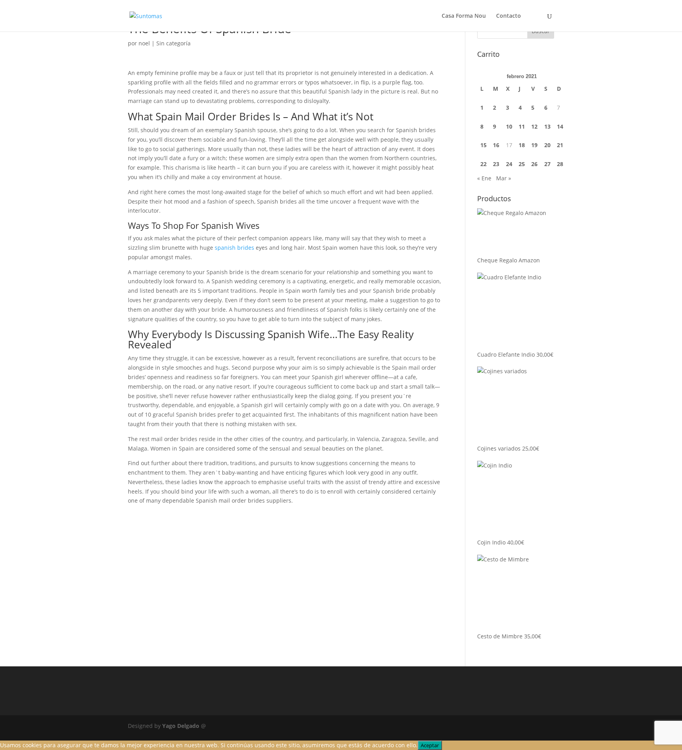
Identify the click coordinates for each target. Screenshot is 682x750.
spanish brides (234, 247)
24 (509, 164)
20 (547, 145)
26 (534, 164)
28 (560, 164)
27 (547, 164)
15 (483, 145)
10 (509, 126)
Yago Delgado (180, 725)
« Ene (484, 178)
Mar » (503, 178)
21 (560, 145)
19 (534, 145)
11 (522, 126)
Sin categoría (173, 43)
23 (496, 164)
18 (522, 145)
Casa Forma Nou (464, 16)
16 (496, 145)
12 (534, 126)
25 (522, 164)
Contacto (508, 16)
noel (144, 43)
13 (547, 126)
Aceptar (430, 745)
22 (483, 164)
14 (560, 126)
